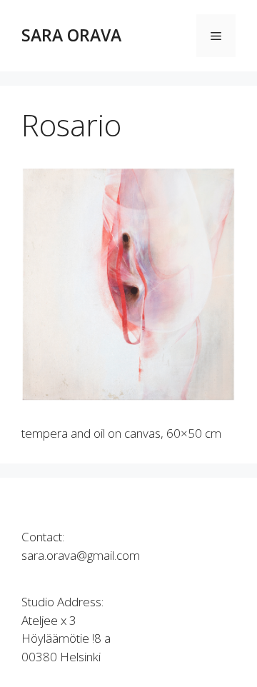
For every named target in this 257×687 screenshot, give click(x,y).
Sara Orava (71, 35)
